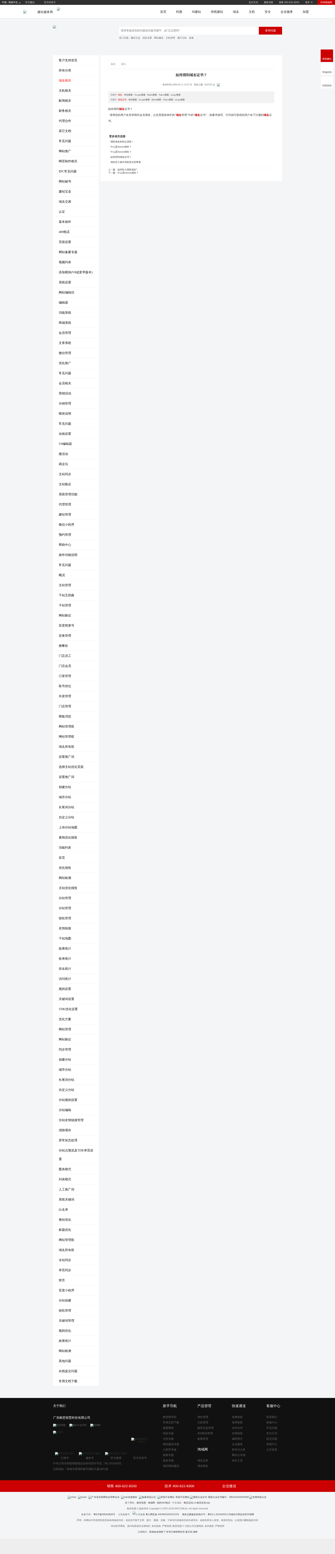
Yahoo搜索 (164, 95)
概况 (62, 575)
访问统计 (65, 978)
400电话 (64, 232)
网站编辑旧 (66, 292)
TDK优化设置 (68, 1009)
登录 (307, 2)
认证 (62, 211)
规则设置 (65, 989)
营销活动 (65, 393)
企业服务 (287, 11)
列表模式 (65, 1179)
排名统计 (65, 968)
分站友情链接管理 (71, 1120)
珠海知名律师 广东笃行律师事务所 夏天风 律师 (173, 1532)
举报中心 (271, 1444)
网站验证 (65, 615)
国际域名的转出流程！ (122, 141)
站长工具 (237, 1460)
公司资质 (271, 1449)
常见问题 (65, 141)
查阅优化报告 (68, 837)
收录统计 (65, 958)
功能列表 (65, 847)
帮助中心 (65, 544)
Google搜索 (140, 95)
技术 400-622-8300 (179, 1486)
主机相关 (65, 90)
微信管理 (65, 353)
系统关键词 (66, 1199)
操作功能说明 (68, 554)
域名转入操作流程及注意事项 (126, 162)
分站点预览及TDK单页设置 (76, 1155)
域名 (236, 11)
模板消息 (65, 716)
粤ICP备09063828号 (104, 1514)
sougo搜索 (175, 95)
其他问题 (65, 1361)
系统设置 (65, 282)
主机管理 (170, 37)
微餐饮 (63, 645)
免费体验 (237, 1417)
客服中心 (271, 1422)
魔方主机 (182, 37)
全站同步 (65, 1260)
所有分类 (65, 70)
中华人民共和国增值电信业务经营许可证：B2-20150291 (87, 1463)
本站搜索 (128, 95)
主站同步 (65, 474)
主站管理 (65, 585)
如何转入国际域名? (127, 169)
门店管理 (65, 706)
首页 (163, 11)
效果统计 (65, 948)
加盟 (306, 11)
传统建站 (217, 11)
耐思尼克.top (203, 1502)
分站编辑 (65, 1110)
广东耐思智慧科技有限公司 (71, 1417)
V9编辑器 (65, 443)
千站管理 (65, 605)
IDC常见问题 (68, 171)
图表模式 (65, 1169)
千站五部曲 (66, 595)
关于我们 (59, 1405)
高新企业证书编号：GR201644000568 (228, 1497)
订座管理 (65, 676)
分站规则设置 (68, 1100)
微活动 (63, 454)
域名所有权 (66, 746)
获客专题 (168, 1455)
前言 (62, 1280)
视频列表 (65, 262)
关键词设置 (66, 999)
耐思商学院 (169, 1417)
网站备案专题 (68, 252)
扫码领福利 (326, 2)
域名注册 (147, 37)
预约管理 (65, 534)
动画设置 (65, 433)
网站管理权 (66, 726)
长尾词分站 (66, 807)
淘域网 (151, 1502)
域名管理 (202, 1417)
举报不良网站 (182, 1497)
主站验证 (65, 484)
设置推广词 (66, 756)
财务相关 (65, 110)
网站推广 (65, 151)
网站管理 (65, 1029)
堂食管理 (65, 635)
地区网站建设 (171, 1465)
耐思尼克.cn (190, 1502)
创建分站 (65, 787)
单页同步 (65, 1270)
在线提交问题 (68, 1371)
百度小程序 (66, 1290)
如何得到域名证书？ (121, 157)
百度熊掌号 (66, 625)
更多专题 (168, 1460)
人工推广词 (66, 1189)
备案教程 (168, 1427)
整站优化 (65, 1219)
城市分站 (65, 797)
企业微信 (229, 1486)
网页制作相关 (68, 161)
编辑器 (63, 302)
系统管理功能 (68, 494)
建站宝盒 (135, 37)
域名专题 (168, 1433)
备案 (191, 37)
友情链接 (65, 928)
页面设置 (65, 242)
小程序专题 (169, 1449)
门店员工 (65, 655)
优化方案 (65, 1019)
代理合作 (65, 120)
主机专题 (168, 1438)
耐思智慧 (141, 1502)
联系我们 (271, 1417)
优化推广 (65, 363)
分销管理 (65, 403)
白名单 (63, 1209)
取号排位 (65, 686)
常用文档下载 (68, 1381)
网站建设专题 (171, 1444)
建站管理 (65, 514)
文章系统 (65, 343)
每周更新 (237, 1422)
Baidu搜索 (152, 95)
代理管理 (65, 504)
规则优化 (65, 1330)
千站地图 (65, 938)
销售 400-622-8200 (289, 2)
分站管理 (65, 898)
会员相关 (65, 383)
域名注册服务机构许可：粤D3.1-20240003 (204, 1514)
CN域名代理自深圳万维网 (240, 1514)
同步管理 (65, 1049)
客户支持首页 (68, 60)
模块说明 (65, 413)
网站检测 (65, 877)
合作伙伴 (237, 1427)
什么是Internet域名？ (121, 146)
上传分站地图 (68, 827)
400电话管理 (205, 1433)
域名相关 (65, 80)
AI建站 (196, 11)
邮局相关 (65, 100)
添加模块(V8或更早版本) (75, 272)
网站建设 (158, 37)
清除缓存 (65, 1130)
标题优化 (65, 1229)
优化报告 (65, 867)
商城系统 (65, 322)
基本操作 (65, 221)
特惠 (179, 11)
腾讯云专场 (238, 1455)
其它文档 (65, 131)
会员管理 (65, 332)
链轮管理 (65, 918)
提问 (123, 64)
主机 (252, 11)
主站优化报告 (68, 888)
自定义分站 (66, 817)
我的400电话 (163, 1502)
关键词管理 (66, 1320)
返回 (113, 64)
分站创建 (65, 1300)
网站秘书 (65, 181)
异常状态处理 (68, 1140)
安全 (268, 11)
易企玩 (63, 464)
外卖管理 (65, 696)
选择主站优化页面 (71, 766)
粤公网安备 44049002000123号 (164, 1514)
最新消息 (268, 2)
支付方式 (253, 2)
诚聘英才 (237, 1438)
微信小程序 (66, 524)
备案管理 (202, 1438)
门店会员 (65, 666)
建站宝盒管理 (205, 1427)
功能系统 (65, 312)
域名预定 (202, 1465)
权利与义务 (238, 1449)
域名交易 (65, 201)
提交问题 (271, 1438)
